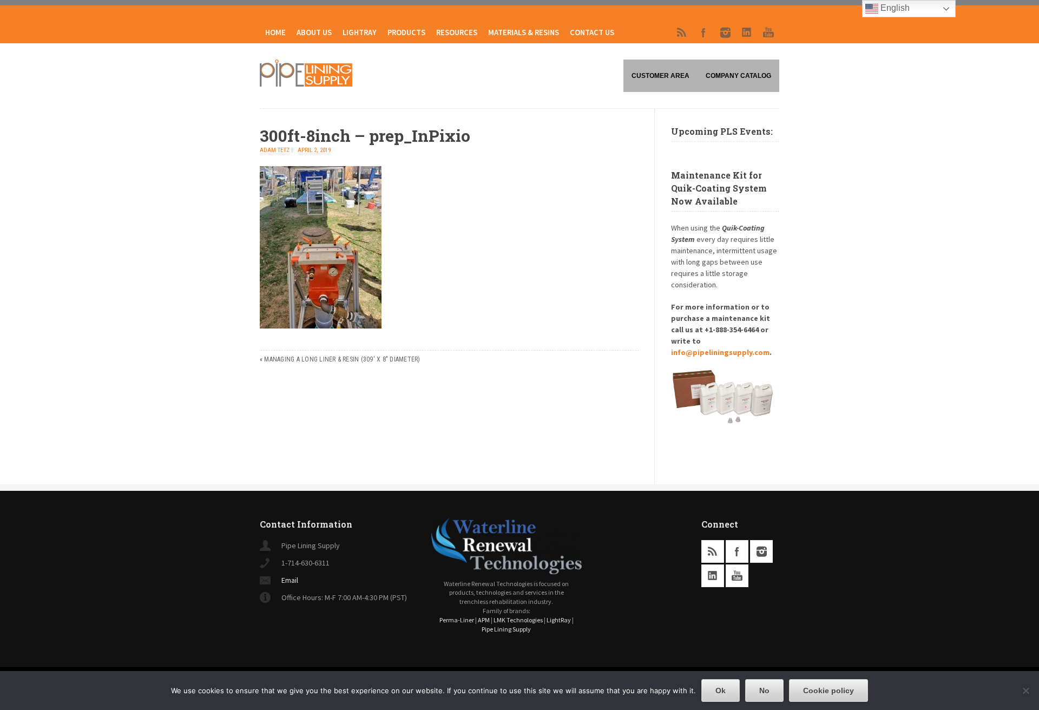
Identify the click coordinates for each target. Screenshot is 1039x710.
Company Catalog (738, 76)
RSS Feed (682, 32)
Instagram (725, 32)
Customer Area (660, 76)
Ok (720, 690)
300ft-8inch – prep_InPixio (365, 135)
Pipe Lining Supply (506, 629)
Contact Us (592, 32)
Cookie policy (828, 690)
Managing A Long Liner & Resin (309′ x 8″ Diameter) (342, 359)
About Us (314, 32)
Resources (456, 32)
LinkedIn (747, 32)
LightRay (360, 32)
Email (289, 580)
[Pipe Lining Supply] (306, 83)
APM (484, 620)
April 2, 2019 (314, 150)
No (764, 690)
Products (406, 32)
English (894, 7)
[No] (1025, 690)
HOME (275, 32)
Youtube (768, 32)
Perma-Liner (456, 620)
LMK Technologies (518, 620)
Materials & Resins (523, 32)
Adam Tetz (275, 150)
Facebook (703, 32)
